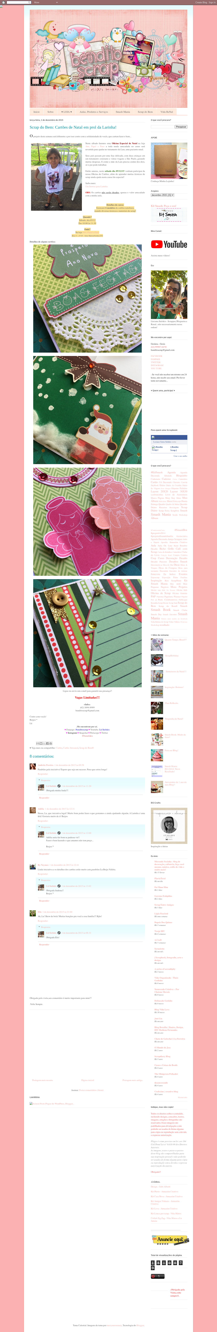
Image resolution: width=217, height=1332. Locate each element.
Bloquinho (181, 475)
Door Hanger (166, 488)
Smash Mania (123, 111)
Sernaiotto (159, 948)
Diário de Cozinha (173, 485)
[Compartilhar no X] (44, 743)
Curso (161, 558)
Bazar (176, 545)
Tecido (175, 515)
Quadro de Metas (172, 504)
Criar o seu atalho (180, 456)
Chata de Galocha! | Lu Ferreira (169, 1038)
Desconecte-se (156, 565)
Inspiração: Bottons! (174, 687)
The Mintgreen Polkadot (166, 1073)
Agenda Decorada (159, 539)
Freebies (184, 577)
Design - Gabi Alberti (160, 1186)
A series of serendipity (164, 968)
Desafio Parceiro (159, 561)
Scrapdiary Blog (162, 1056)
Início (37, 111)
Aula (153, 545)
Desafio (183, 558)
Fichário (183, 488)
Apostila (164, 542)
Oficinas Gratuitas (180, 593)
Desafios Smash (178, 561)
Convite (184, 482)
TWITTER (156, 362)
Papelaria (168, 596)
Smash (183, 510)
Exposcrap (155, 577)
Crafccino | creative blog (166, 1091)
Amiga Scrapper (175, 539)
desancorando (161, 1082)
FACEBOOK (156, 355)
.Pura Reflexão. (172, 703)
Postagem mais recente (42, 1080)
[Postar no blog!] (41, 743)
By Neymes (43, 864)
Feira (175, 577)
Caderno (166, 478)
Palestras (160, 596)
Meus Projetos (179, 586)
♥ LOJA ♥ (66, 111)
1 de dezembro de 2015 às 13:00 (76, 832)
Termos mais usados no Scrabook (174, 619)
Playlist (184, 596)
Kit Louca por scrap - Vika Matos (166, 1213)
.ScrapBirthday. (172, 655)
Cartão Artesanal (70, 747)
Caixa (175, 479)
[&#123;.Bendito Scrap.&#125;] (160, 450)
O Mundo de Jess (162, 1047)
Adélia (41, 808)
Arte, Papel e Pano (95, 146)
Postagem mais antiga (132, 1080)
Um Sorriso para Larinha (96, 186)
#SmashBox (181, 530)
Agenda (171, 472)
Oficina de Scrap (161, 593)
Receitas (163, 507)
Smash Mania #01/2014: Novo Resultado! (172, 769)
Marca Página (157, 497)
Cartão (59, 747)
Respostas (45, 780)
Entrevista (155, 574)
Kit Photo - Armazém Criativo (164, 1191)
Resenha (154, 603)
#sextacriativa (181, 536)
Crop (153, 558)
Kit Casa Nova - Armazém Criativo (167, 1196)
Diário (162, 485)
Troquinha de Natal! (174, 718)
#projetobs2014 (158, 533)
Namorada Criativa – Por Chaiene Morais (166, 990)
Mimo (178, 498)
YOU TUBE (156, 368)
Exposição (166, 577)
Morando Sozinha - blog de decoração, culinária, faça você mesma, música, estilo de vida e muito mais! (169, 865)
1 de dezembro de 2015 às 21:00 (57, 911)
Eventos (183, 574)
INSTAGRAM (157, 365)
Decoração (171, 558)
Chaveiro (176, 482)
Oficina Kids (181, 590)
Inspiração (156, 580)
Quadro (162, 504)
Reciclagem (174, 507)
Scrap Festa (164, 510)
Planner (177, 596)
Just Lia (158, 1018)
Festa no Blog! (171, 750)
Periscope (177, 501)
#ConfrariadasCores (158, 530)
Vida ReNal (167, 111)
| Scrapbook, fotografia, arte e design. (168, 959)
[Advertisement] (87, 1043)
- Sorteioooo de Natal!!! (175, 671)
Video (171, 622)
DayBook (155, 485)
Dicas (177, 564)
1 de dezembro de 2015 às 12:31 (60, 808)
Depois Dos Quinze (163, 922)
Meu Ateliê (175, 584)
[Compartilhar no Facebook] (47, 743)
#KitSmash (157, 472)
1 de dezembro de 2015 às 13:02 (76, 885)
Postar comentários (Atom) (91, 1090)
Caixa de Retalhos (165, 552)
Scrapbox (175, 510)
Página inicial (87, 1080)
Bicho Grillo (167, 548)
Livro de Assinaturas (176, 494)
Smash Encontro (170, 614)
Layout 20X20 (159, 491)
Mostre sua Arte (158, 590)
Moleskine (162, 501)
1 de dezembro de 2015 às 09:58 (69, 765)
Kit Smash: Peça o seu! (163, 206)
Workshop (183, 515)
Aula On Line (165, 545)
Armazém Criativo (178, 542)
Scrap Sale (173, 603)
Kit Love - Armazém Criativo (164, 1208)
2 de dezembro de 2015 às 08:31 (76, 932)
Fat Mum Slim (161, 887)
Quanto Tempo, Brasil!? (175, 639)
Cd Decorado (165, 482)
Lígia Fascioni (161, 913)
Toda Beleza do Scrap (159, 622)
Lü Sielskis (51, 785)
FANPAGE (155, 359)
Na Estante (170, 590)
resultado (164, 624)
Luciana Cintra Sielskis (162, 442)
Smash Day (156, 614)
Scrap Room (163, 603)
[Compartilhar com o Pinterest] (50, 743)
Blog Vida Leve (161, 1009)
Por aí (154, 599)
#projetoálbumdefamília (162, 536)
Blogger (140, 1325)
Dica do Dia (168, 565)
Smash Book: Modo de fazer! (175, 736)
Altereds (168, 475)
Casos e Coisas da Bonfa (165, 1065)
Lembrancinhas (157, 494)
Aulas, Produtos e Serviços (94, 111)
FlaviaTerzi (160, 878)
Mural (170, 501)
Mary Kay (170, 497)
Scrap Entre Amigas (164, 904)
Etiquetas (175, 488)
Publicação (183, 599)
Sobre (50, 111)
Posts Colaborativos (167, 599)
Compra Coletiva (180, 555)
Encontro (164, 570)
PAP (153, 596)
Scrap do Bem (145, 111)
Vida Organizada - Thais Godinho (166, 979)
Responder (43, 773)
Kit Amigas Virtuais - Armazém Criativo (165, 1202)
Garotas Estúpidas (163, 895)
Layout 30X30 (178, 491)
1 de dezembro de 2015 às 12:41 (64, 864)
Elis (40, 911)
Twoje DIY (159, 931)
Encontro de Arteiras (178, 571)
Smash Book (161, 609)
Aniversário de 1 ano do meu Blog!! (176, 783)
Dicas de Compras (168, 567)
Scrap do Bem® (86, 747)
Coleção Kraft (166, 555)
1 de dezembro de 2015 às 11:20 (76, 785)
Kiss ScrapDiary (173, 580)
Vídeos (177, 622)
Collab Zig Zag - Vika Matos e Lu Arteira (166, 1219)
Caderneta (155, 478)
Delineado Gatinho (163, 1000)
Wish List (183, 622)
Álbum (154, 518)
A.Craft (158, 939)
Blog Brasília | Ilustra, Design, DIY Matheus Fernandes (168, 1028)
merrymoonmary (114, 1325)
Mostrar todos (182, 1097)
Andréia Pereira (45, 765)
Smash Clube (180, 610)
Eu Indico (169, 574)
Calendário (183, 479)
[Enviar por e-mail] (38, 743)
